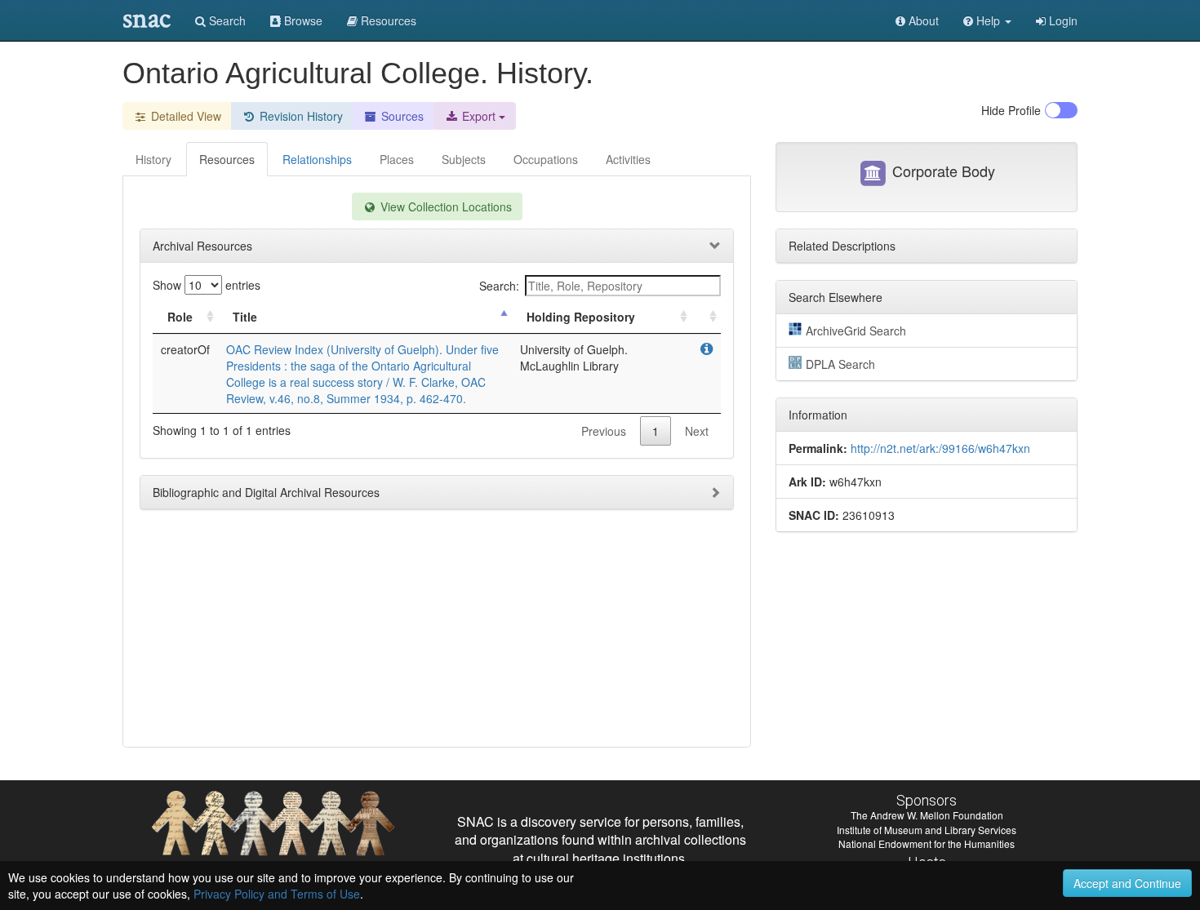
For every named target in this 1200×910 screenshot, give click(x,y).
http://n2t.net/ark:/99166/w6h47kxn (940, 448)
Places (397, 159)
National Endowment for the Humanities (926, 843)
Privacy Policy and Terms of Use (276, 894)
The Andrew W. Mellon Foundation (927, 815)
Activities (628, 159)
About (922, 20)
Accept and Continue (1127, 883)
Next (697, 431)
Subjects (464, 159)
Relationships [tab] (317, 159)
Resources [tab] (227, 159)
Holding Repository (581, 317)
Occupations (545, 159)
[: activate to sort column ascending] (706, 317)
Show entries (206, 285)
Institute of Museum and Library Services (926, 830)
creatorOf (185, 349)
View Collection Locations (444, 206)
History (153, 159)
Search (226, 20)
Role (180, 317)
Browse (301, 20)
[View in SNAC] (706, 349)
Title (245, 317)
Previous (603, 431)
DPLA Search (840, 364)
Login (1062, 20)
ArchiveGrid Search (856, 330)
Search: (499, 285)
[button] (987, 20)
